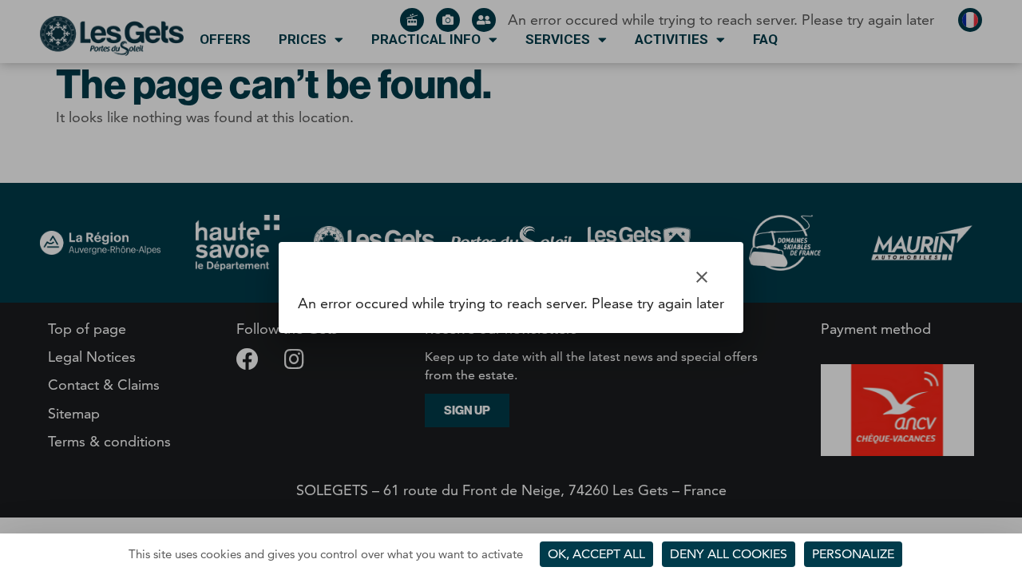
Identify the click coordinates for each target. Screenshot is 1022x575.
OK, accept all (596, 553)
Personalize (853, 553)
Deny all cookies (728, 553)
